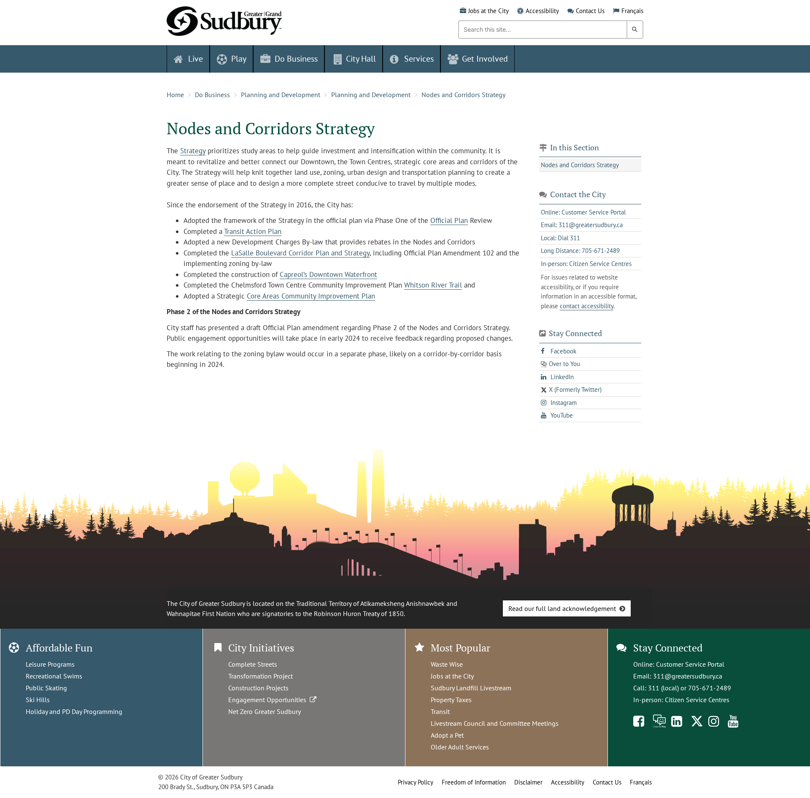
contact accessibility (586, 306)
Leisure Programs (50, 664)
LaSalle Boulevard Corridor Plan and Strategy (300, 253)
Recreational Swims (54, 676)
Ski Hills (38, 699)
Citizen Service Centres (697, 699)
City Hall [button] (361, 58)
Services (419, 58)
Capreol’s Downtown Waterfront (328, 274)
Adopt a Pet (447, 735)
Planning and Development (280, 94)
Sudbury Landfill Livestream (471, 688)
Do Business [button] (296, 58)
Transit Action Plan (252, 231)
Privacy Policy (415, 782)
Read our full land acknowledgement (562, 608)
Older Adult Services (460, 747)
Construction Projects (258, 688)
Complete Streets (252, 664)
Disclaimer (528, 782)
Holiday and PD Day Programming (74, 711)
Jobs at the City (488, 11)
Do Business (212, 94)
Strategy (192, 150)
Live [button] (195, 58)
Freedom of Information (474, 782)
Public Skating (46, 688)
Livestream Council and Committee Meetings (495, 723)
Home (175, 94)
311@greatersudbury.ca (687, 676)
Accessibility (542, 11)
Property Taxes (451, 699)
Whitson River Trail (433, 285)
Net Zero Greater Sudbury (264, 711)
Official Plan (449, 220)
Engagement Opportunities (269, 699)
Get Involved (485, 58)
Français (632, 11)
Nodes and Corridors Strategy (463, 94)
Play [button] (238, 58)
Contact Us (590, 11)
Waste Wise (447, 664)
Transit (440, 711)
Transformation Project (260, 676)
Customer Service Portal (690, 664)
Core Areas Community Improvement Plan (311, 296)
